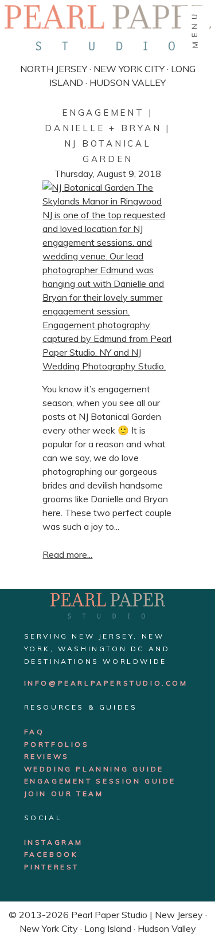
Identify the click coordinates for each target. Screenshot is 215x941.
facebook (51, 854)
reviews (46, 756)
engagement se (66, 781)
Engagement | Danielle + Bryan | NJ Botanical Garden (107, 135)
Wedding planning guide (94, 769)
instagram (53, 842)
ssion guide (143, 781)
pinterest (51, 867)
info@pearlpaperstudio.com (106, 683)
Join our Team (64, 793)
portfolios (56, 744)
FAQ (34, 731)
